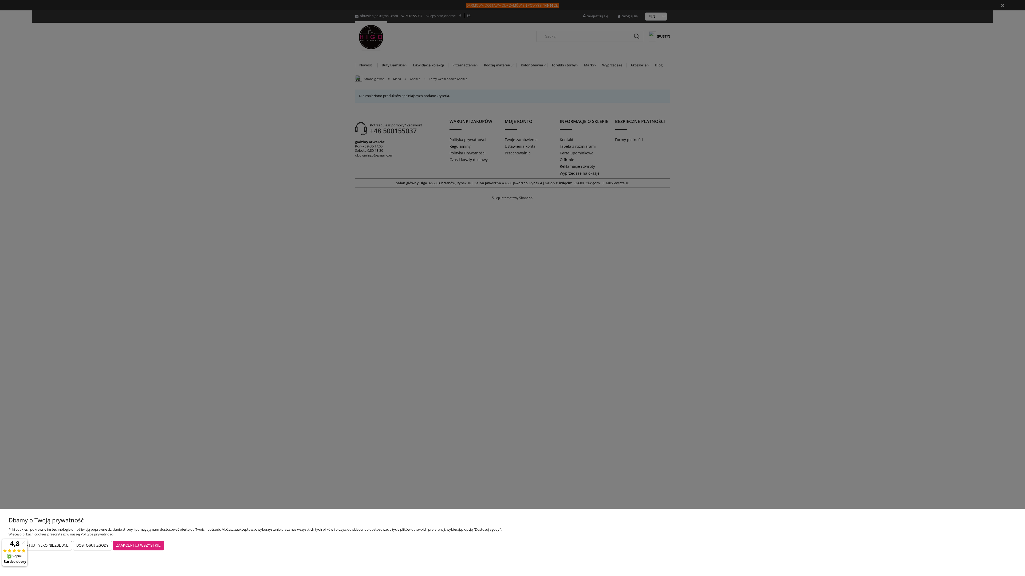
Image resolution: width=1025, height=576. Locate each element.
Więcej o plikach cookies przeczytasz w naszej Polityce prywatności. (61, 534)
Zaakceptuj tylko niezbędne (40, 545)
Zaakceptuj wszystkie (138, 545)
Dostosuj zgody (92, 545)
